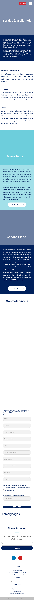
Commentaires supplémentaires (13, 495)
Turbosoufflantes (17, 570)
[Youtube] (20, 558)
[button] (30, 3)
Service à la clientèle (17, 582)
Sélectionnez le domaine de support (14, 485)
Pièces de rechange (24, 487)
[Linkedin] (14, 558)
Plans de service (9, 490)
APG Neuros (17, 585)
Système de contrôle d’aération (17, 572)
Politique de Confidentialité (17, 593)
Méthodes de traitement (17, 574)
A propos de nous (17, 589)
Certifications (17, 591)
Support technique (9, 487)
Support (17, 578)
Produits (17, 566)
